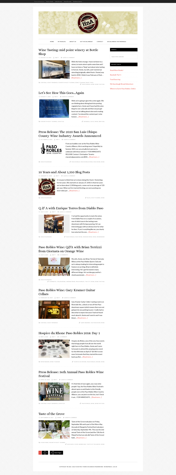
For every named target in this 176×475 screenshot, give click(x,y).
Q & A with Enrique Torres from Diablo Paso (70, 208)
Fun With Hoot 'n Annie (66, 82)
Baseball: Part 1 (115, 75)
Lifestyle (61, 121)
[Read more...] (76, 78)
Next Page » (58, 453)
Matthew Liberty (77, 1)
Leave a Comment (69, 57)
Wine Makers (45, 361)
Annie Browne (67, 1)
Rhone (98, 361)
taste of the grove (93, 444)
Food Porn (44, 442)
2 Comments (64, 255)
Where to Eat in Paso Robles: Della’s (123, 89)
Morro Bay (82, 444)
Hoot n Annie (49, 1)
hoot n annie (95, 197)
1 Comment (63, 336)
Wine (93, 84)
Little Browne (58, 1)
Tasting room (95, 322)
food (76, 444)
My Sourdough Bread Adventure (121, 84)
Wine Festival (99, 403)
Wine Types (89, 82)
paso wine (96, 162)
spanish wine (87, 237)
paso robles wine (87, 162)
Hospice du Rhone (80, 361)
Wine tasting (99, 84)
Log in (115, 466)
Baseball (87, 121)
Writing (101, 121)
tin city (87, 281)
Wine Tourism (80, 82)
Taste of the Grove (51, 414)
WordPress (108, 466)
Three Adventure (39, 1)
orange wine (70, 281)
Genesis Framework (96, 466)
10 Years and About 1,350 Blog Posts (64, 172)
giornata (52, 281)
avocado (70, 444)
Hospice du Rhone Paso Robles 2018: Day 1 (69, 333)
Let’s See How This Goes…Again (61, 93)
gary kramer (85, 322)
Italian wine (61, 281)
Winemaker (100, 237)
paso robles (86, 84)
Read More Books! (116, 70)
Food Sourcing (115, 79)
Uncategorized (46, 162)
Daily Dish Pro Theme (79, 466)
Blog (92, 121)
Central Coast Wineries (49, 82)
